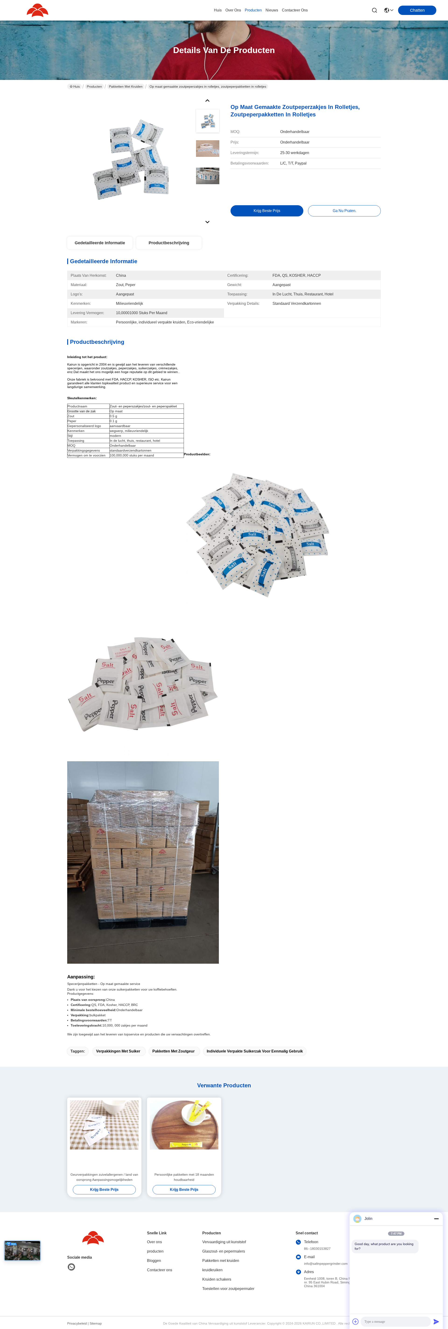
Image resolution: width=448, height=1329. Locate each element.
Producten (94, 86)
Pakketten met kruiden (126, 86)
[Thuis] (93, 1244)
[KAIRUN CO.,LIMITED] (37, 10)
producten (253, 10)
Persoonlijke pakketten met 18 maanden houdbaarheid (184, 1177)
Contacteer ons (159, 1270)
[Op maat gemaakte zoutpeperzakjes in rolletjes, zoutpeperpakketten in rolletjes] (129, 160)
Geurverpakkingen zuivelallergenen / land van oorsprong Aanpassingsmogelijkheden (104, 1177)
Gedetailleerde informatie (100, 243)
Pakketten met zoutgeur (173, 1051)
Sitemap (96, 1323)
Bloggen (154, 1261)
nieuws (272, 10)
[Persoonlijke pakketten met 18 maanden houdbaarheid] (184, 1134)
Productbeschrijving (169, 243)
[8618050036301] (71, 1267)
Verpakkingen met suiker (118, 1051)
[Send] (436, 1321)
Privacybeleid (77, 1323)
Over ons (154, 1242)
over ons (233, 10)
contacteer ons (295, 10)
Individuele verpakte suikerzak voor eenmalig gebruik (255, 1051)
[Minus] (436, 1218)
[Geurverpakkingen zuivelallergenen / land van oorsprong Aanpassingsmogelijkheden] (104, 1134)
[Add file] (355, 1321)
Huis (218, 10)
